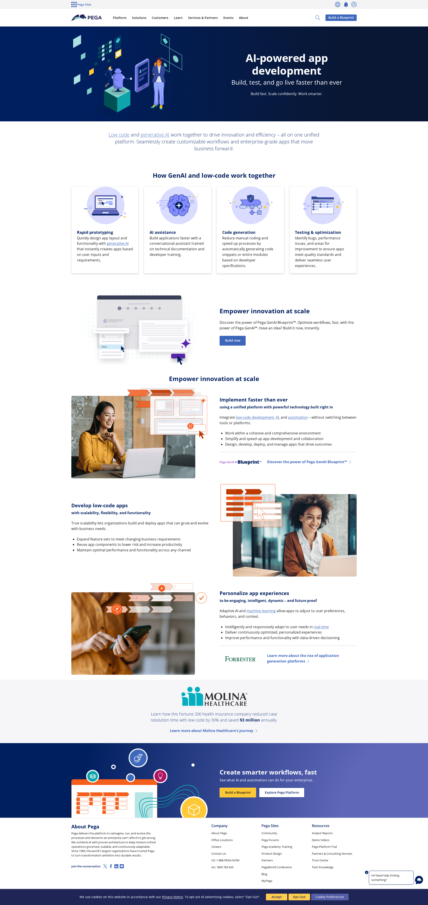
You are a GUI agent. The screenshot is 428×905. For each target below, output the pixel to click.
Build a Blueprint (341, 17)
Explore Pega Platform (282, 792)
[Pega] (87, 18)
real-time (321, 626)
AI (277, 417)
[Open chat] (419, 880)
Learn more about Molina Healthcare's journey (211, 730)
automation (298, 417)
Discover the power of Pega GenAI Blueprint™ (307, 461)
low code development (255, 417)
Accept (277, 897)
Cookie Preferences (330, 897)
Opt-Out (299, 897)
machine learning (261, 610)
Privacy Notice (172, 897)
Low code (119, 134)
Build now (232, 340)
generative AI (155, 134)
